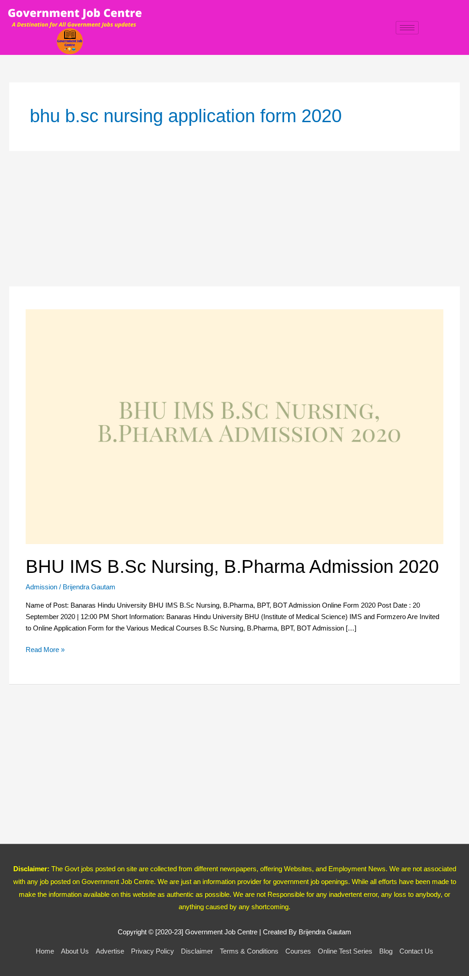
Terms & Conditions (249, 951)
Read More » (45, 648)
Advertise (110, 951)
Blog (386, 951)
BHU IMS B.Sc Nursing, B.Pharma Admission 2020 (232, 566)
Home (45, 951)
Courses (298, 951)
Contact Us (416, 951)
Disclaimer (197, 951)
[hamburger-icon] (407, 27)
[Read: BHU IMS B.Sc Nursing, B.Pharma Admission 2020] (234, 426)
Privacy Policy (152, 951)
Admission (41, 587)
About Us (75, 951)
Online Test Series (345, 951)
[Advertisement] (234, 219)
